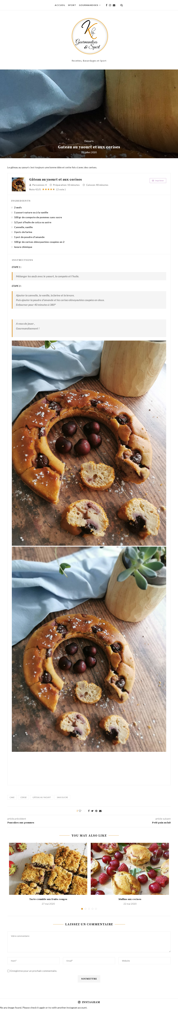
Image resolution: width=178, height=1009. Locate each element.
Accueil (60, 5)
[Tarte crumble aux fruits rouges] (48, 869)
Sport (72, 5)
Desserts (89, 141)
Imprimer (159, 180)
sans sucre (62, 797)
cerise (23, 797)
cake (12, 797)
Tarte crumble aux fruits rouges (48, 899)
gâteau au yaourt (42, 797)
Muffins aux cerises (129, 899)
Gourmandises (88, 5)
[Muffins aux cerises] (130, 869)
